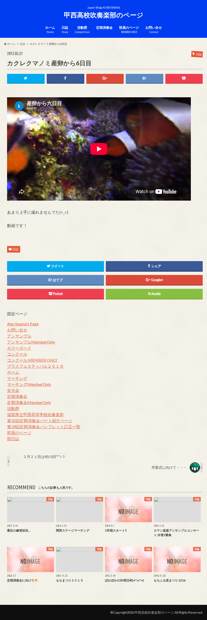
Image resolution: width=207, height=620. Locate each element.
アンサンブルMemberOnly (31, 341)
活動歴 (82, 29)
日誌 (65, 29)
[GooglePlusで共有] (105, 78)
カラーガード (19, 348)
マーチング (17, 378)
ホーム (50, 29)
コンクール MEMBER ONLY (32, 360)
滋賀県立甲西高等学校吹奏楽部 (35, 414)
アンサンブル (19, 335)
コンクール (17, 354)
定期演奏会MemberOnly (29, 402)
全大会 (13, 390)
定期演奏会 (104, 27)
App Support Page (23, 323)
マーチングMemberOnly (29, 384)
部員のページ (129, 29)
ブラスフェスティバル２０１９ (35, 366)
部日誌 (13, 438)
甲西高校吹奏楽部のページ (103, 15)
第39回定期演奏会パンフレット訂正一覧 (43, 426)
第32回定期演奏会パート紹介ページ (39, 420)
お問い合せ (153, 29)
